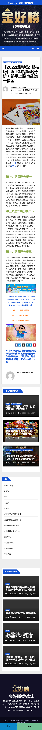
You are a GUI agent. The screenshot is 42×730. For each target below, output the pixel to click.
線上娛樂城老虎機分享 (15, 428)
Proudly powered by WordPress (14, 721)
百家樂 (6, 508)
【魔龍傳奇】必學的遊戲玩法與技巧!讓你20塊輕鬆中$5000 (20, 459)
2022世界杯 (8, 486)
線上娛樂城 (14, 93)
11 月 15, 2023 (12, 594)
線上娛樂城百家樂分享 (12, 514)
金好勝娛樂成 (18, 62)
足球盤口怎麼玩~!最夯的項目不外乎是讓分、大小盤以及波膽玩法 (20, 659)
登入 (8, 726)
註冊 (29, 726)
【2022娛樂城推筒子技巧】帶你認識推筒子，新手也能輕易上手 (13, 356)
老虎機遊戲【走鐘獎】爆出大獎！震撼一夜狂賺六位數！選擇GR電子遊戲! (20, 434)
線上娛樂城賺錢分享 (8, 62)
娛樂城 (13, 166)
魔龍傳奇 (8, 453)
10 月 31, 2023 (12, 664)
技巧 (30, 90)
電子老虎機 (8, 548)
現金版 (35, 90)
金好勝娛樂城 (21, 27)
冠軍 (26, 90)
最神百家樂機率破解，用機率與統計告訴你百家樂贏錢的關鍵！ (20, 590)
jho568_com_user (20, 87)
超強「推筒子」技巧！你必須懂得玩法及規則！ (20, 408)
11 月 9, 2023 (12, 617)
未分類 (7, 403)
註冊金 (21, 93)
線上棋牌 (7, 537)
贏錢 (26, 93)
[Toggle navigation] (38, 48)
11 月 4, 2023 (12, 640)
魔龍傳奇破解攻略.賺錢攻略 (20, 613)
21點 (14, 163)
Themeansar (21, 722)
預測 (29, 93)
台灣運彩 (7, 491)
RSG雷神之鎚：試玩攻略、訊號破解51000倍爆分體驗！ (20, 636)
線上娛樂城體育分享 (12, 531)
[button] (33, 48)
